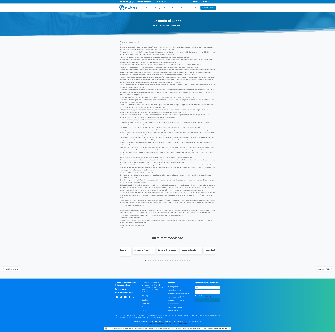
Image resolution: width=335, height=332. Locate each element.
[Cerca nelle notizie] (214, 1)
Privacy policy (151, 324)
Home (155, 25)
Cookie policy (160, 324)
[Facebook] (121, 2)
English (195, 1)
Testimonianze (164, 25)
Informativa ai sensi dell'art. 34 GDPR (176, 324)
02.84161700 (162, 2)
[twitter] (123, 2)
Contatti (205, 1)
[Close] (229, 328)
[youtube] (126, 2)
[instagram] (132, 2)
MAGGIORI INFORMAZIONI (220, 328)
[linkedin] (129, 2)
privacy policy (207, 296)
